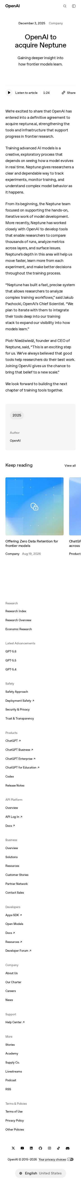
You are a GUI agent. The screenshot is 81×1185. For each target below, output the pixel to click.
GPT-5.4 (10, 669)
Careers (10, 991)
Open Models (14, 924)
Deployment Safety (19, 701)
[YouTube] (22, 1148)
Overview (11, 807)
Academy (11, 1053)
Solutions (11, 857)
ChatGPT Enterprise (20, 759)
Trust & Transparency (19, 718)
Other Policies (14, 1129)
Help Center (15, 1023)
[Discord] (68, 1148)
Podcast (10, 1080)
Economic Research (18, 629)
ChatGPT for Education (21, 768)
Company (56, 23)
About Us (11, 973)
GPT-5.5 (10, 660)
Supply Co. (12, 1062)
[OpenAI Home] (12, 6)
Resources (12, 866)
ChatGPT (13, 741)
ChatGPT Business (19, 750)
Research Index (15, 611)
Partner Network (16, 884)
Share (71, 92)
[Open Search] (64, 6)
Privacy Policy (14, 1120)
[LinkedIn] (31, 1148)
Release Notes (14, 785)
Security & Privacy (17, 709)
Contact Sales (14, 892)
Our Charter (13, 982)
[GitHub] (40, 1148)
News (9, 1000)
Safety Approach (16, 691)
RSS (8, 1089)
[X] (13, 1148)
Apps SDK (13, 915)
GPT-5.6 (10, 651)
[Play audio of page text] (9, 92)
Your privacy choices (52, 1159)
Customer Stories (16, 875)
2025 (17, 415)
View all (70, 465)
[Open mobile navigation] (73, 6)
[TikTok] (58, 1148)
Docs (10, 826)
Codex (9, 776)
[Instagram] (49, 1148)
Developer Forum (18, 951)
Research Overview (18, 620)
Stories (10, 1044)
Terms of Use (13, 1111)
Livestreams (13, 1071)
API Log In (13, 817)
